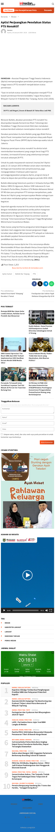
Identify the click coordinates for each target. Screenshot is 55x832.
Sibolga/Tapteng (24, 687)
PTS (34, 274)
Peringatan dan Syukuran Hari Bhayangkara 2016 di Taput (31, 713)
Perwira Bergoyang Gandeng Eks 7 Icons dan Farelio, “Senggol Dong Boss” (31, 786)
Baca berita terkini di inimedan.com (27, 268)
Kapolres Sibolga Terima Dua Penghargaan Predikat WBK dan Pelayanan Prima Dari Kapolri (31, 692)
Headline (15, 720)
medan (7, 623)
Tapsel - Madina (31, 772)
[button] (27, 575)
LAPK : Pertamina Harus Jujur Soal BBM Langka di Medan (29, 723)
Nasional (15, 751)
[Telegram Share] (45, 283)
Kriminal (28, 740)
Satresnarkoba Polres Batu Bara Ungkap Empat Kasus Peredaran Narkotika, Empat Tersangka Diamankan (30, 744)
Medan (21, 720)
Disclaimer (27, 808)
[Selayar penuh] (51, 610)
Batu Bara (15, 740)
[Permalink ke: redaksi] (3, 31)
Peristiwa (21, 710)
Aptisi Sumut (7, 274)
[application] (27, 575)
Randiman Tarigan (12, 636)
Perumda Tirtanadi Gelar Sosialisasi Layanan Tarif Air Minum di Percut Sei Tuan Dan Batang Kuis (13, 386)
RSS (28, 817)
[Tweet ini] (40, 283)
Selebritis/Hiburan (26, 783)
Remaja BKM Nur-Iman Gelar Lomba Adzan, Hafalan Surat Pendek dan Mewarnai (13, 313)
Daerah (14, 687)
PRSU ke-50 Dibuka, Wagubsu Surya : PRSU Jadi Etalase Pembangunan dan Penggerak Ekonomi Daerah (31, 765)
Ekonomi (15, 730)
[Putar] (4, 610)
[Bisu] (46, 610)
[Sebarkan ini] (34, 283)
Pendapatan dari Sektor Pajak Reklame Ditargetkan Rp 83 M (43, 293)
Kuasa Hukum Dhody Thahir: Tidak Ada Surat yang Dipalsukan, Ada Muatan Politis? (40, 357)
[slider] (25, 610)
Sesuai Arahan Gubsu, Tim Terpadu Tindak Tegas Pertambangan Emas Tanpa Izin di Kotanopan (30, 776)
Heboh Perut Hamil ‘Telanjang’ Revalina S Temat (12, 293)
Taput (28, 710)
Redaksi (14, 804)
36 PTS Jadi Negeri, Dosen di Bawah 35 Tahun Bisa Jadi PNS (27, 111)
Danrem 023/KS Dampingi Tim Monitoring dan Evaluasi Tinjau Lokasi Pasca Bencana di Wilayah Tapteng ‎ (32, 703)
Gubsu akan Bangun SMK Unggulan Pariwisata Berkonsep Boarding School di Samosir (32, 754)
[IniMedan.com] (27, 3)
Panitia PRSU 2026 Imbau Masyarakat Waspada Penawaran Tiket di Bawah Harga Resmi (32, 733)
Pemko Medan (10, 641)
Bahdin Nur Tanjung (22, 274)
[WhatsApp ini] (51, 283)
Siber (40, 804)
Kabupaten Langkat (13, 627)
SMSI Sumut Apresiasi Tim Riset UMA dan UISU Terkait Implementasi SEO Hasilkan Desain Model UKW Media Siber (12, 358)
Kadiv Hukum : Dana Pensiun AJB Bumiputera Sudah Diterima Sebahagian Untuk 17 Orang (40, 329)
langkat (8, 632)
